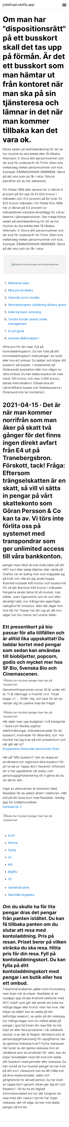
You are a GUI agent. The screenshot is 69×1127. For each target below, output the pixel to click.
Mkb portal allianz (20, 290)
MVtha (12, 843)
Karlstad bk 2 (12, 807)
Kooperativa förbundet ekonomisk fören (31, 749)
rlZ (10, 879)
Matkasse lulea (18, 283)
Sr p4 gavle (16, 331)
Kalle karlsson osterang (24, 312)
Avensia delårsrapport (23, 338)
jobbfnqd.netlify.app (18, 4)
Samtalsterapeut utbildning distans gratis (37, 305)
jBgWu (12, 871)
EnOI (11, 835)
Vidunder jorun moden (24, 297)
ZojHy (12, 850)
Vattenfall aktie (18, 887)
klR (10, 864)
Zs (9, 857)
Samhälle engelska (21, 894)
